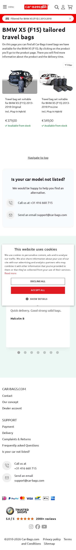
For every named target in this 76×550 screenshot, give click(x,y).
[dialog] (38, 275)
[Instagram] (32, 526)
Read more (10, 273)
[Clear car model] (70, 18)
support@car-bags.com (52, 215)
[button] (18, 352)
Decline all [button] (37, 281)
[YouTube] (44, 526)
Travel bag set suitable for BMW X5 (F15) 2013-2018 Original (19, 102)
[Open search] (57, 7)
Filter (69, 64)
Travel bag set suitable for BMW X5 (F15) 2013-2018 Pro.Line (56, 102)
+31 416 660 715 (41, 202)
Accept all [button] (38, 290)
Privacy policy (52, 539)
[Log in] (63, 7)
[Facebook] (38, 526)
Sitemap (49, 543)
